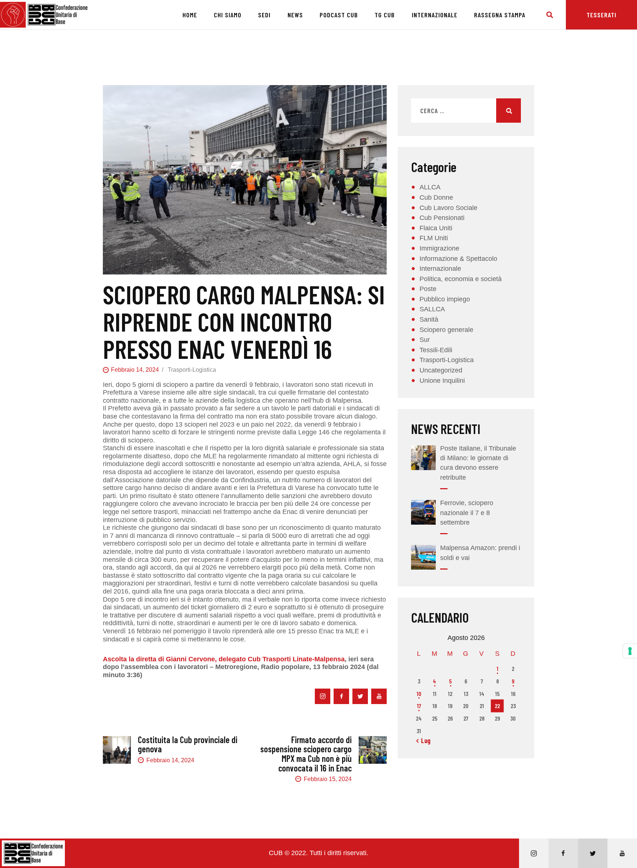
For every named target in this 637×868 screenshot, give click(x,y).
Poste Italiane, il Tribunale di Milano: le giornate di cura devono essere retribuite (478, 463)
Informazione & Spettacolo (458, 258)
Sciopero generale (446, 329)
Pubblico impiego (445, 299)
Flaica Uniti (436, 228)
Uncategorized (441, 370)
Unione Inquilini (442, 380)
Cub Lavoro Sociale (448, 207)
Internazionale (440, 268)
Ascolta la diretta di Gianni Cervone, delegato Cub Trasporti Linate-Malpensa (224, 659)
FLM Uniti (434, 238)
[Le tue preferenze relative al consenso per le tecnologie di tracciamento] (630, 651)
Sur (425, 339)
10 (419, 693)
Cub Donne (436, 197)
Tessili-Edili (436, 350)
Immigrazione (439, 248)
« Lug (423, 740)
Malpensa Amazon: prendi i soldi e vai (480, 552)
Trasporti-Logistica (192, 370)
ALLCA (430, 187)
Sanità (429, 319)
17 (419, 705)
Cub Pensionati (442, 217)
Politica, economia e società (461, 279)
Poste (428, 289)
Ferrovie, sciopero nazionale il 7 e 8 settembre (466, 512)
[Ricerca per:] (466, 111)
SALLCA (432, 309)
